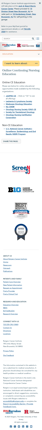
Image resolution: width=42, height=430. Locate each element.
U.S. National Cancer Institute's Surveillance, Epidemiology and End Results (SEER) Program (21, 131)
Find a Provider (9, 291)
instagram (27, 426)
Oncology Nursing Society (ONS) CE (21, 109)
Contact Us (7, 328)
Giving (5, 262)
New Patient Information (12, 285)
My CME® (10, 107)
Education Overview (10, 305)
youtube (31, 426)
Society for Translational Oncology (20, 112)
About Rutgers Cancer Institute (15, 259)
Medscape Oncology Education (19, 104)
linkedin (23, 426)
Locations (7, 334)
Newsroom (7, 265)
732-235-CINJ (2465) (10, 324)
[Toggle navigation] (37, 38)
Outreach (6, 268)
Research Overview (10, 314)
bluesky (18, 426)
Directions (7, 331)
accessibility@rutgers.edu (13, 401)
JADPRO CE (11, 96)
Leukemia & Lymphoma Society (19, 101)
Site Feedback (8, 355)
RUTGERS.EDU (9, 311)
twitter (14, 426)
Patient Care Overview (11, 282)
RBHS (5, 308)
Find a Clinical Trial (10, 294)
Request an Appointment (12, 288)
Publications (7, 271)
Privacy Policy (8, 351)
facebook (10, 426)
